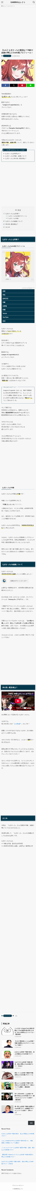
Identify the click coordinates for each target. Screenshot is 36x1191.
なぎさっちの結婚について (14, 221)
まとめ (8, 227)
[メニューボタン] (2, 2)
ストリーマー (7, 56)
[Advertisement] (18, 26)
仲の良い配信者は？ (12, 224)
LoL (16, 1016)
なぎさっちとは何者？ (13, 213)
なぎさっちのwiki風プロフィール (18, 216)
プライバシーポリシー (18, 1185)
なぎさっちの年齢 (13, 218)
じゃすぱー (17, 724)
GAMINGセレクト (18, 2)
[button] (5, 85)
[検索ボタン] (34, 2)
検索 (31, 1123)
